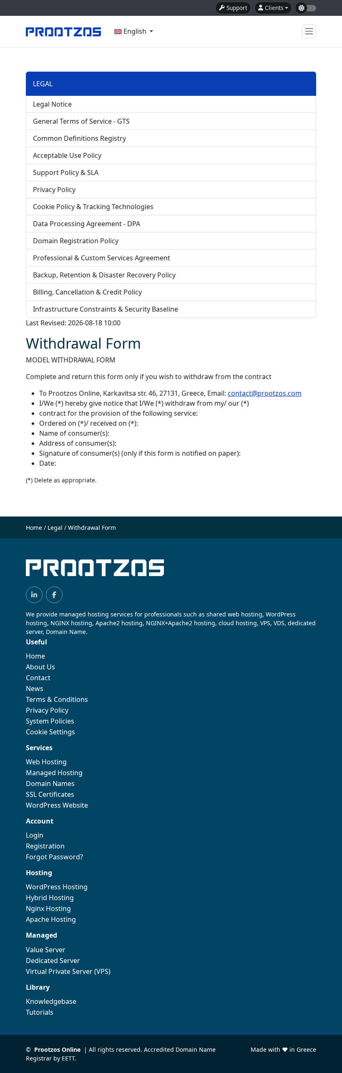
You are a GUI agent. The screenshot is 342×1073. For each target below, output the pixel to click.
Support (236, 8)
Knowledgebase (51, 1001)
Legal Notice (52, 104)
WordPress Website (57, 805)
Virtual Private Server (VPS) (68, 971)
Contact (38, 677)
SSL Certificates (50, 794)
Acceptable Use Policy (67, 155)
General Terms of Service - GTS (81, 121)
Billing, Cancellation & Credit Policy (87, 292)
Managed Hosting (54, 772)
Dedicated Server (53, 960)
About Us (40, 667)
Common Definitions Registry (79, 138)
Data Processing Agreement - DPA (86, 223)
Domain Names (50, 783)
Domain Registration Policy (75, 240)
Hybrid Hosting (50, 897)
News (34, 688)
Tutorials (39, 1012)
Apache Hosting (51, 919)
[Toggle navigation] (309, 31)
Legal (55, 528)
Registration (45, 846)
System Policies (50, 721)
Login (34, 835)
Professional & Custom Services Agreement (101, 257)
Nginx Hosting (48, 908)
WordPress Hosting (57, 886)
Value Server (45, 949)
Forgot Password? (54, 856)
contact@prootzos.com (265, 393)
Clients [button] (274, 8)
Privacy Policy (54, 189)
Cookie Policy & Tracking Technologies (93, 206)
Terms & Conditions (57, 699)
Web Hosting (46, 762)
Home (34, 528)
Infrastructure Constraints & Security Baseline (105, 309)
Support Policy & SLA (65, 172)
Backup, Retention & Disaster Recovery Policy (104, 274)
